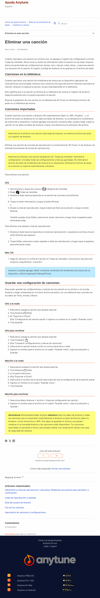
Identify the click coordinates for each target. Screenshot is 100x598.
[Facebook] (6, 441)
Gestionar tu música (21, 25)
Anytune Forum (50, 543)
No (57, 456)
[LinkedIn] (13, 441)
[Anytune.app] (50, 560)
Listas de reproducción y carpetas (20, 498)
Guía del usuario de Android (18, 502)
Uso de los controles (14, 507)
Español (8, 6)
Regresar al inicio (13, 477)
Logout (53, 546)
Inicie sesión (10, 534)
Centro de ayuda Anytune (15, 22)
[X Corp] (10, 441)
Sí (43, 456)
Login (46, 546)
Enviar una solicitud (61, 468)
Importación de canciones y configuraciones (25, 512)
